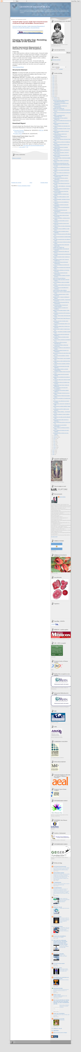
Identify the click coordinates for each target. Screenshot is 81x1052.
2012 (53, 96)
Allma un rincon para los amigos (60, 1032)
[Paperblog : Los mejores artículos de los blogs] (55, 625)
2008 (53, 454)
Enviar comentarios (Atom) (24, 185)
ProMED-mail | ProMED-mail (58, 108)
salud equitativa (62, 496)
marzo (54, 445)
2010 (53, 451)
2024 (53, 78)
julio (54, 439)
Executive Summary (19, 130)
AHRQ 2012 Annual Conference (59, 278)
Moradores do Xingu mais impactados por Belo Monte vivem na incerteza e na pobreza (61, 990)
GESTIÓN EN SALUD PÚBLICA (35, 7)
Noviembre (55, 964)
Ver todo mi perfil (54, 536)
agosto (54, 438)
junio (54, 441)
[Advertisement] (23, 170)
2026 (53, 75)
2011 (53, 450)
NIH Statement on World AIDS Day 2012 (61, 163)
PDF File (41, 130)
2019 (53, 86)
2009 (53, 452)
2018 (53, 87)
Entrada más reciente (16, 182)
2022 (53, 81)
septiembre (55, 437)
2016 (53, 90)
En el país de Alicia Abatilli (58, 963)
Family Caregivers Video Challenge (60, 290)
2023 (53, 80)
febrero (54, 447)
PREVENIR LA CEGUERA (58, 953)
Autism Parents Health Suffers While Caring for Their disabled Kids (64, 969)
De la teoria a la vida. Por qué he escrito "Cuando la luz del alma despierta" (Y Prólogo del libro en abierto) (64, 920)
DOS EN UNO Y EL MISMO (58, 937)
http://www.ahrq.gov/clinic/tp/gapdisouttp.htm (33, 145)
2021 (53, 83)
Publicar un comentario (16, 158)
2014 (53, 93)
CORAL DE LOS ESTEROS (58, 1013)
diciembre (55, 97)
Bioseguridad (56, 897)
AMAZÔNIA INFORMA (58, 988)
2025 (53, 77)
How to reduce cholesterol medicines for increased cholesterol (64, 1006)
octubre (55, 435)
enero (54, 448)
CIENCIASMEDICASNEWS (58, 872)
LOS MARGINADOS (57, 887)
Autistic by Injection (57, 967)
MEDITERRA (56, 1030)
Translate (61, 69)
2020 (53, 84)
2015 (53, 91)
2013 (53, 94)
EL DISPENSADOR (57, 882)
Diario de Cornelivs (57, 916)
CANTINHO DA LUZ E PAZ (58, 1018)
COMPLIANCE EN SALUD (64, 908)
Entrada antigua (44, 182)
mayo (54, 442)
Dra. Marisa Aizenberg (58, 926)
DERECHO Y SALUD (57, 907)
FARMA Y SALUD (57, 994)
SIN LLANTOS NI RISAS (64, 979)
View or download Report (18, 67)
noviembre (55, 99)
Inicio (31, 182)
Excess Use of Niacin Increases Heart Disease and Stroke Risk (64, 946)
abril (54, 444)
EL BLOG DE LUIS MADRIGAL (59, 936)
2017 (53, 88)
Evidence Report (18, 133)
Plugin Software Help (19, 131)
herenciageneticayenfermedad (59, 866)
